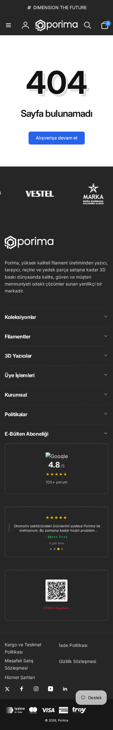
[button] (8, 25)
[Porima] (29, 247)
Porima (63, 720)
